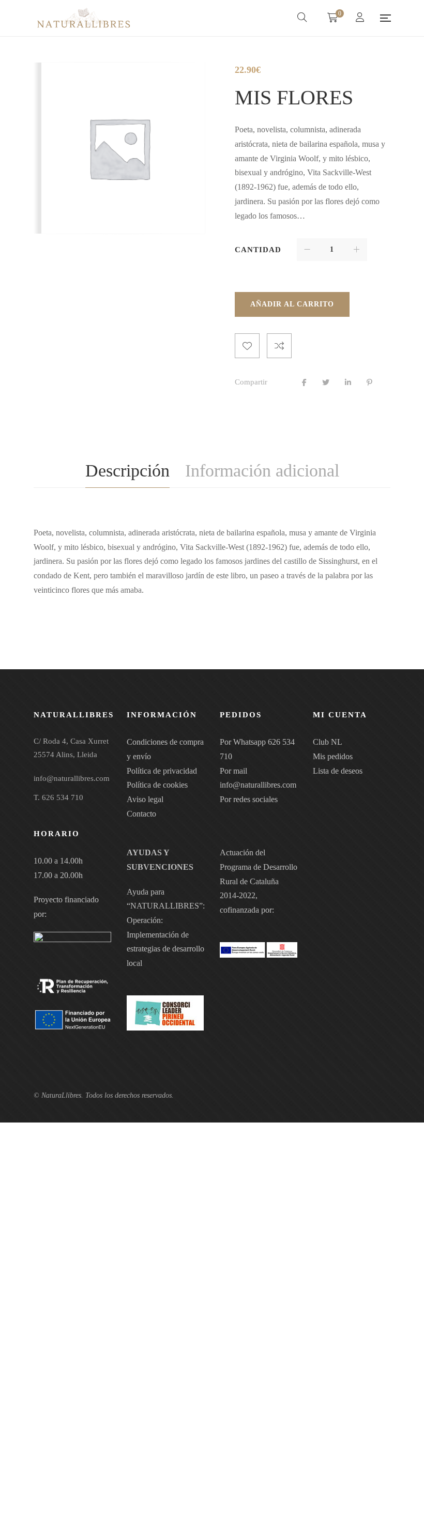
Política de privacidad (162, 770)
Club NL (327, 741)
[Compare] (279, 345)
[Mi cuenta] (361, 18)
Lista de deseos (337, 770)
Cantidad (258, 249)
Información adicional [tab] (262, 470)
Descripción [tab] (127, 470)
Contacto (141, 813)
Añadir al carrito (292, 304)
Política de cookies (157, 784)
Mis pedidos (333, 756)
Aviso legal (145, 799)
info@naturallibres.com (258, 784)
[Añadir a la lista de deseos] (247, 345)
